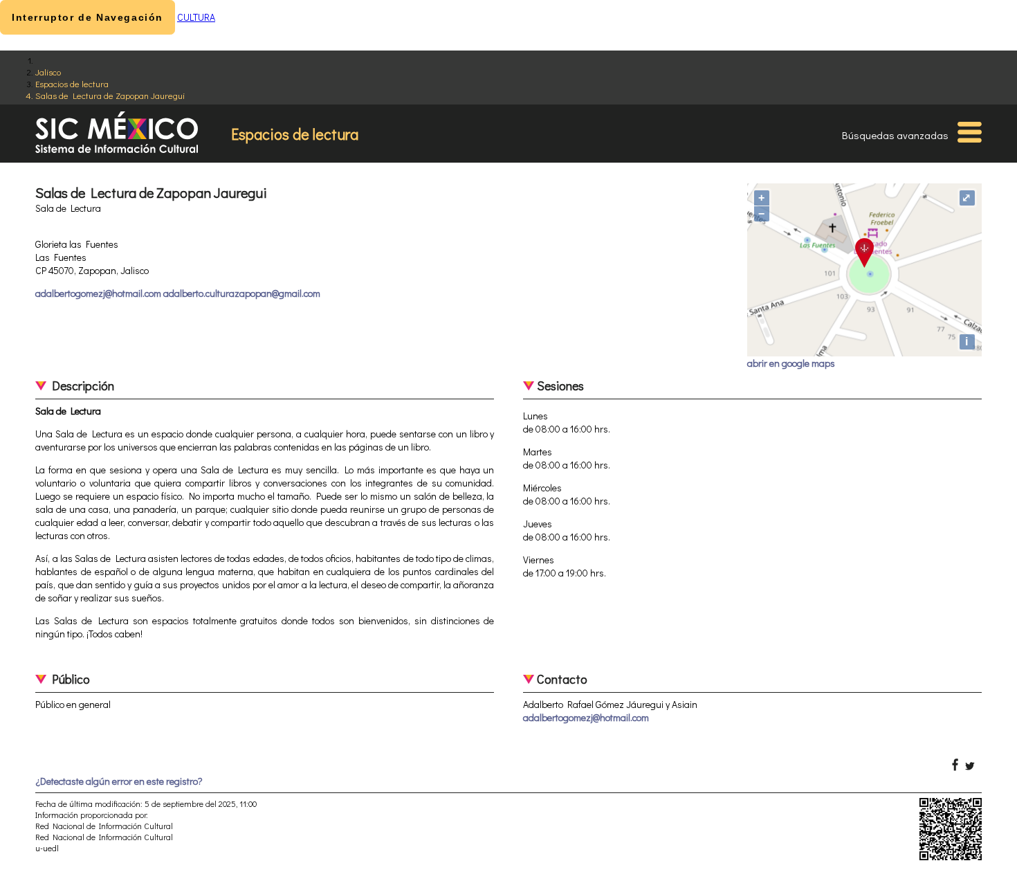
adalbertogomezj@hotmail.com (586, 717)
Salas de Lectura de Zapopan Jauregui (110, 95)
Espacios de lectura (72, 83)
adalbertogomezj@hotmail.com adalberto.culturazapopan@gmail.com (177, 293)
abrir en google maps (791, 363)
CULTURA (196, 17)
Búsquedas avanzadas (895, 135)
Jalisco (48, 72)
